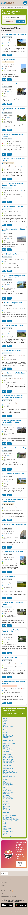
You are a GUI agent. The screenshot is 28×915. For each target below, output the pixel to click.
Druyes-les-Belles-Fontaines (10, 771)
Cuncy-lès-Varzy (7, 765)
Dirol (4, 767)
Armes (4, 723)
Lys (4, 787)
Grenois (5, 779)
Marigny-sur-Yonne (8, 792)
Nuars (4, 804)
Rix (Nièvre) (6, 812)
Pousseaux (6, 811)
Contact (3, 893)
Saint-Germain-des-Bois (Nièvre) (11, 818)
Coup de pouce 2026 (6, 891)
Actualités (3, 888)
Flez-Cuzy (5, 775)
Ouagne (5, 807)
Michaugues (6, 795)
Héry (4, 781)
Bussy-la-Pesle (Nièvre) (9, 743)
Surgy (4, 823)
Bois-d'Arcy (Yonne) (8, 735)
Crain (4, 764)
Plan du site (4, 882)
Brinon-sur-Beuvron (8, 740)
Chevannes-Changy (8, 751)
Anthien (5, 721)
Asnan (4, 724)
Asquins (5, 729)
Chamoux (5, 746)
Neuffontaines (6, 803)
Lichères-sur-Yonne (8, 784)
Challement (6, 745)
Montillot (5, 800)
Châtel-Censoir (7, 748)
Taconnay (5, 825)
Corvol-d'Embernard (8, 757)
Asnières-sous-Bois (8, 726)
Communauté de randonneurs (8, 896)
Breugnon (5, 737)
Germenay (5, 778)
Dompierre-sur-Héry (8, 768)
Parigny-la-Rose (7, 809)
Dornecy (5, 770)
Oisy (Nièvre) (6, 806)
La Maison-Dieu (7, 782)
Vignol (4, 834)
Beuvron (5, 732)
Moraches (5, 801)
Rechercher (21, 21)
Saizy (4, 822)
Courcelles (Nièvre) (8, 762)
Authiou (5, 731)
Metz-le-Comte (7, 793)
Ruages (5, 814)
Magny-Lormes (7, 789)
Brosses (5, 742)
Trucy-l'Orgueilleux (8, 831)
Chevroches (6, 753)
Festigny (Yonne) (7, 773)
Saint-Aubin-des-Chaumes (9, 815)
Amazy (5, 718)
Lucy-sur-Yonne (7, 786)
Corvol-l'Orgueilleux (8, 759)
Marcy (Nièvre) (7, 790)
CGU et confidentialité (6, 880)
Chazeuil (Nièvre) (7, 750)
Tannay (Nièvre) (7, 828)
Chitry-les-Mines (7, 754)
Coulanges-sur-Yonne (8, 761)
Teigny (5, 829)
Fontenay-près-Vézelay (9, 776)
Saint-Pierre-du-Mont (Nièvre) (10, 820)
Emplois (3, 885)
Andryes (5, 720)
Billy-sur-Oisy (6, 734)
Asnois (5, 728)
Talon (4, 826)
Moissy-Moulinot (7, 797)
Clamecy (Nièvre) (7, 756)
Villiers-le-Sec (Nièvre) (8, 836)
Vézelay (5, 833)
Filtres (9, 21)
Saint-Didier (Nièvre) (8, 817)
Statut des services (9, 912)
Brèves (5, 739)
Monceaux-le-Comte (8, 798)
